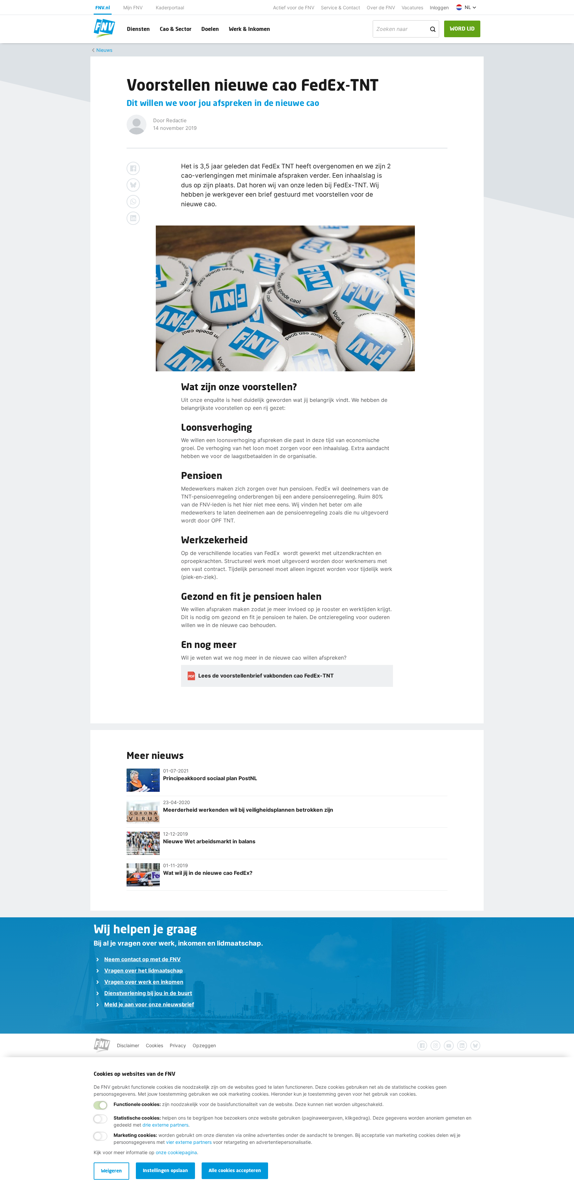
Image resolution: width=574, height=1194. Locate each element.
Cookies (154, 1045)
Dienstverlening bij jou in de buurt (148, 993)
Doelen (210, 29)
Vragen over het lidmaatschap (143, 970)
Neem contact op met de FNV (142, 959)
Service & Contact (340, 7)
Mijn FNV (133, 7)
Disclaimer (128, 1045)
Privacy (178, 1045)
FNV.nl (102, 7)
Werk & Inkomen (249, 29)
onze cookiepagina (176, 1152)
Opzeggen (204, 1045)
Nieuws (104, 50)
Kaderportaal (170, 7)
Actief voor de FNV (293, 7)
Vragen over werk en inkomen (143, 981)
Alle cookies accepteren (235, 1170)
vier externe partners (189, 1142)
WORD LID (462, 28)
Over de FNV (381, 7)
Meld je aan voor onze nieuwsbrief (149, 1004)
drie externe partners (165, 1125)
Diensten (138, 29)
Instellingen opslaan (165, 1170)
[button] (466, 7)
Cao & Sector (175, 29)
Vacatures (412, 7)
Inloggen (439, 7)
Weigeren (111, 1170)
